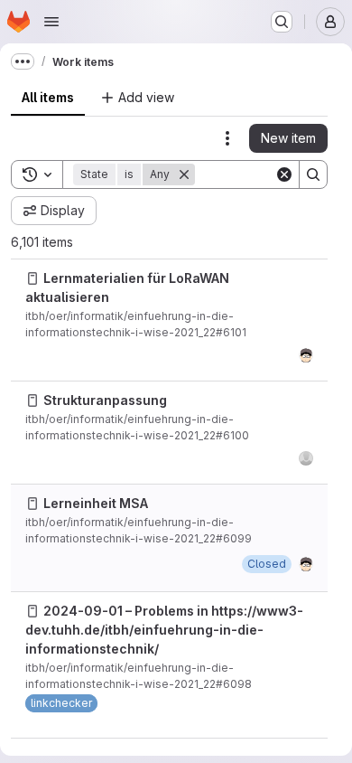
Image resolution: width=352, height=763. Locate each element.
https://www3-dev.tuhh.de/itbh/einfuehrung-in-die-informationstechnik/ (164, 629)
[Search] (313, 174)
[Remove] (184, 174)
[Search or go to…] (281, 22)
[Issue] (32, 278)
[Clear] (284, 174)
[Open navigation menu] (51, 21)
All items (48, 97)
